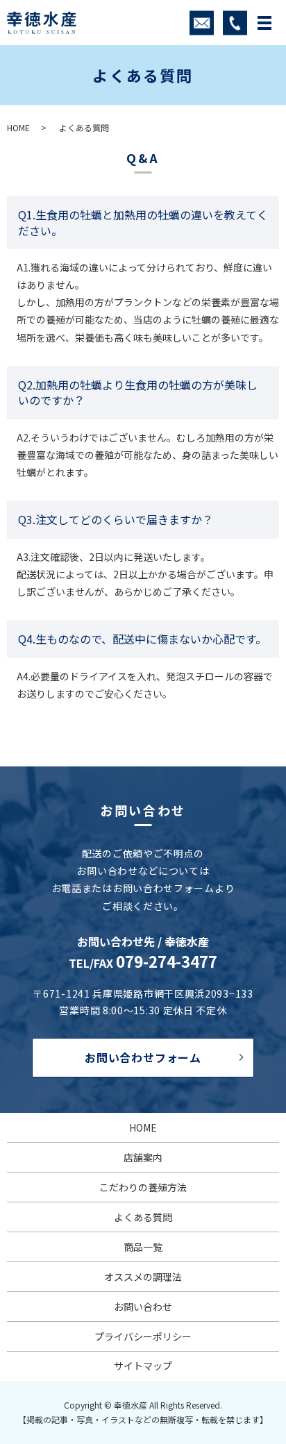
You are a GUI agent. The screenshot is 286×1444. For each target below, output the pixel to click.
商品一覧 (143, 1247)
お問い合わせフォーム (143, 1057)
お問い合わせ (143, 1306)
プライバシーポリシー (143, 1336)
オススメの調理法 (143, 1277)
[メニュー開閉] (264, 23)
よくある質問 (143, 1217)
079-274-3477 (166, 961)
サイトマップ (143, 1365)
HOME (18, 127)
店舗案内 (143, 1157)
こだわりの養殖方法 (143, 1187)
